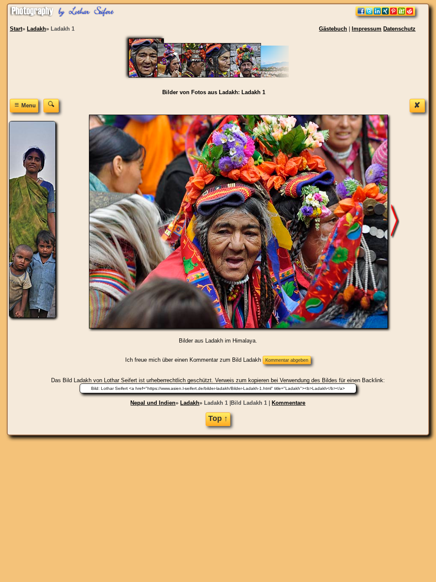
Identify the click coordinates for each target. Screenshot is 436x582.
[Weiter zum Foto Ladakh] (395, 221)
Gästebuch (333, 29)
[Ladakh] (177, 75)
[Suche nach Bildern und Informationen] (51, 105)
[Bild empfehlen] (385, 14)
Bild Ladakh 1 (249, 403)
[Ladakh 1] (151, 75)
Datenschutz (399, 29)
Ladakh (189, 403)
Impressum (367, 29)
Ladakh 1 (216, 403)
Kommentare (288, 403)
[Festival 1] (201, 75)
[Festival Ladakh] (249, 75)
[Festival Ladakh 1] (225, 75)
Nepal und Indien (152, 403)
